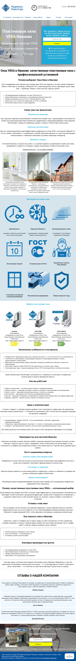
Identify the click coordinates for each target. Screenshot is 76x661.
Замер (48, 17)
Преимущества (18, 17)
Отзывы (58, 17)
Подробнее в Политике (49, 658)
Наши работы (38, 17)
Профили (28, 17)
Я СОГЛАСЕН (69, 656)
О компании (7, 17)
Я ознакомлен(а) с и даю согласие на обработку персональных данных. (57, 53)
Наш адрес (69, 17)
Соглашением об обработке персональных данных (57, 52)
